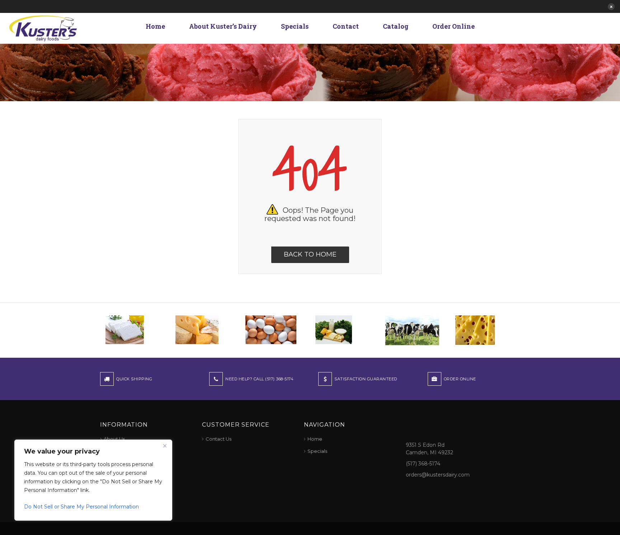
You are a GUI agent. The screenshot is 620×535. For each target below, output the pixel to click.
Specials (295, 26)
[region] (93, 480)
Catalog (395, 26)
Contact (346, 26)
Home (155, 26)
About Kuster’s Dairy (223, 26)
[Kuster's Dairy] (43, 27)
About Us (114, 439)
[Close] (164, 445)
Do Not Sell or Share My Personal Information (81, 506)
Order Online (453, 26)
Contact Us (218, 439)
